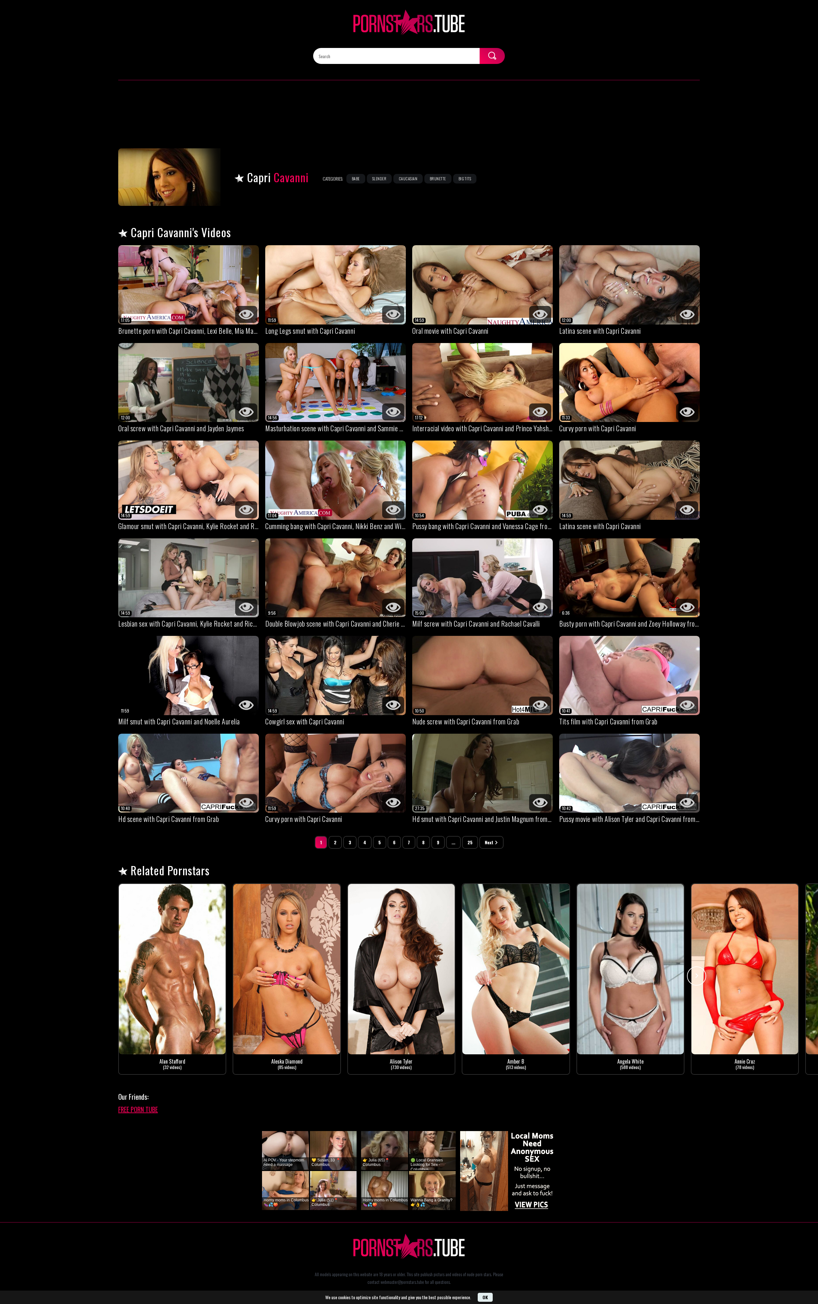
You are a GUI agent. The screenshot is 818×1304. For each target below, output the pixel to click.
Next (489, 842)
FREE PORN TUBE (138, 1109)
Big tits (465, 178)
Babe (356, 178)
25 (470, 842)
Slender (379, 178)
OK (485, 1297)
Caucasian (408, 178)
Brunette (438, 178)
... (453, 842)
